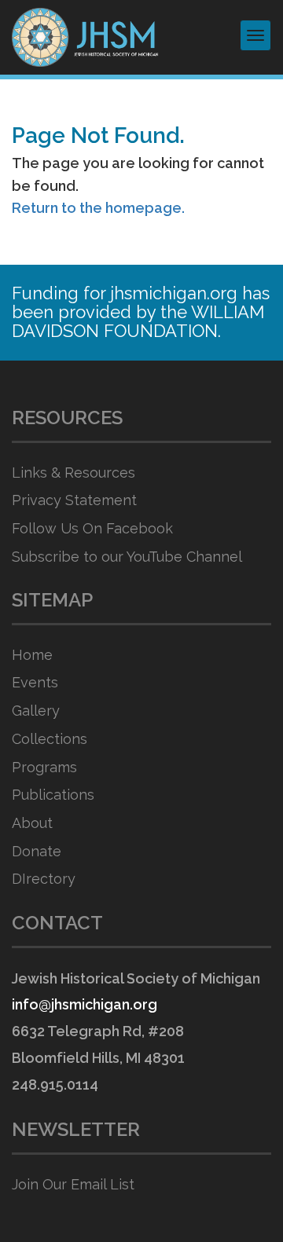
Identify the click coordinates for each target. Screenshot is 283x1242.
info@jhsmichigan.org (84, 1004)
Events (35, 682)
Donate (36, 851)
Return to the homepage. (98, 208)
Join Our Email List (73, 1184)
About (32, 823)
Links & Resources (73, 472)
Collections (49, 739)
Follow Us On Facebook (92, 528)
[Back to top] (239, 1199)
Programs (44, 767)
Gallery (36, 710)
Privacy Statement (74, 500)
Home (32, 655)
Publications (53, 794)
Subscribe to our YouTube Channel (127, 556)
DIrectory (43, 878)
